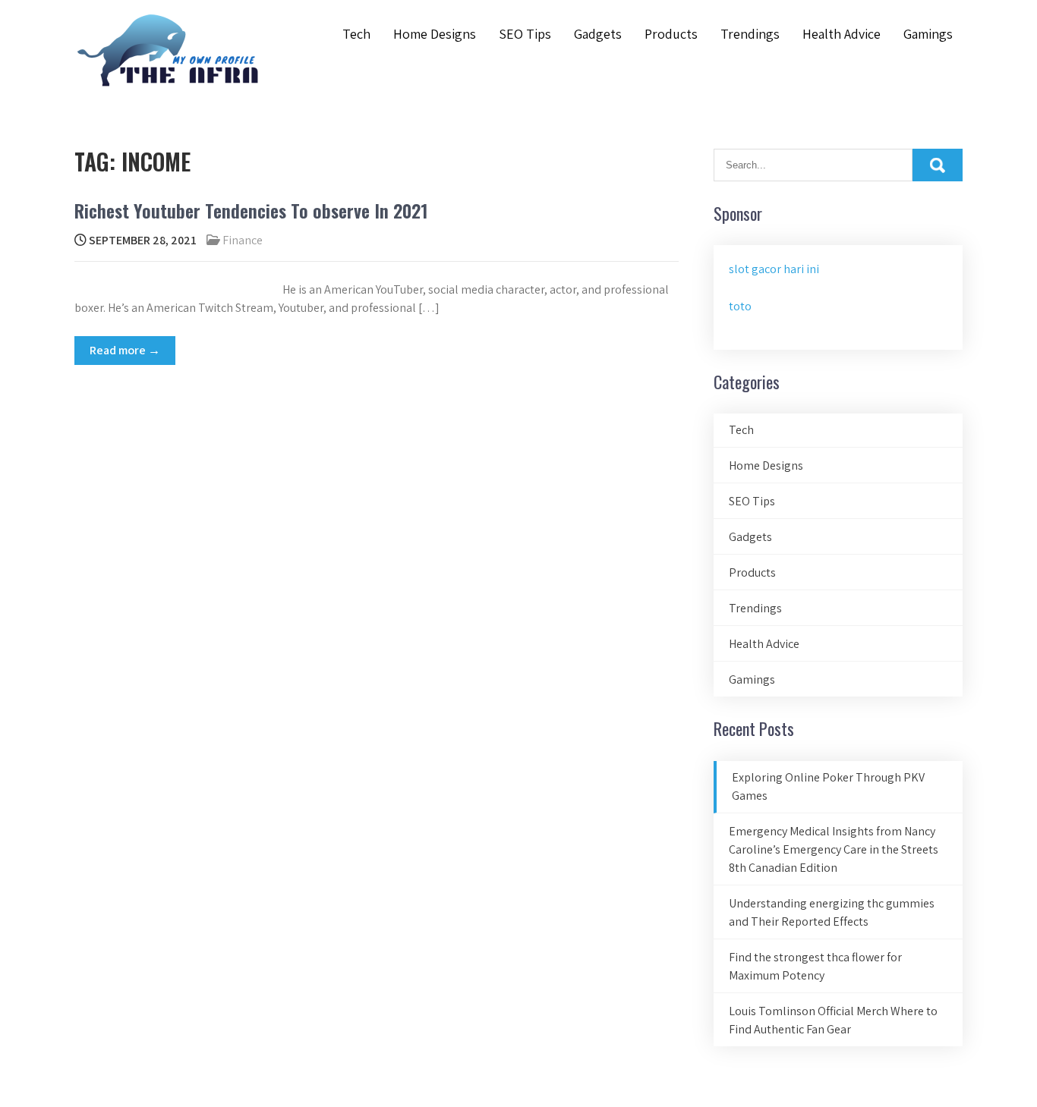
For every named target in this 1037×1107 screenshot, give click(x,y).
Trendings (750, 33)
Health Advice (841, 33)
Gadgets (598, 33)
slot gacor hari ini (774, 269)
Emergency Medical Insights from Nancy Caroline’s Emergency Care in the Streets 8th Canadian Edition (833, 849)
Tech (356, 33)
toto (740, 306)
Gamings (928, 33)
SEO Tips (525, 33)
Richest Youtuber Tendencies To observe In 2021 (251, 210)
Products (671, 33)
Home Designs (434, 33)
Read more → (125, 350)
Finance (242, 240)
